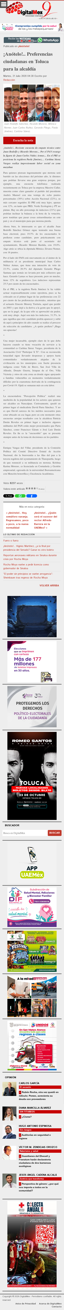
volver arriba (49, 585)
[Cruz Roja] (32, 1244)
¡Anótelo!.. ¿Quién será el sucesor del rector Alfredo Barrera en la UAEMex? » (45, 520)
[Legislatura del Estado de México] (32, 616)
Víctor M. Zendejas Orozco (38, 1147)
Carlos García (29, 1083)
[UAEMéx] (32, 862)
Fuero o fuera (10, 540)
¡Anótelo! (24, 46)
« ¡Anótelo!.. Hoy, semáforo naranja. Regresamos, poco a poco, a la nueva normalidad (17, 520)
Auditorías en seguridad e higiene (35, 1137)
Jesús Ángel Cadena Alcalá (38, 1175)
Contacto (57, 1306)
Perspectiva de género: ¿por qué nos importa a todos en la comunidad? (39, 1187)
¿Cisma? (26, 1116)
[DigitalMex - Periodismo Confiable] (32, 11)
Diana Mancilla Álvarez (35, 1108)
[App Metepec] (32, 27)
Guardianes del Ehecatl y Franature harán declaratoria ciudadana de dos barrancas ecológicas (35, 1161)
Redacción (9, 80)
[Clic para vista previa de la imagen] (32, 103)
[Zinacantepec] (32, 951)
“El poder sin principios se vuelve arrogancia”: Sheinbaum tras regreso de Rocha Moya (28, 575)
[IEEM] (32, 661)
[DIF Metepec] (32, 906)
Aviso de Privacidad (25, 1303)
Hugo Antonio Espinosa (35, 1126)
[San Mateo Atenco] (32, 1045)
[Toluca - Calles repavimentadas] (32, 996)
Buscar (54, 833)
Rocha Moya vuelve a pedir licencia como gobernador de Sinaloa (26, 566)
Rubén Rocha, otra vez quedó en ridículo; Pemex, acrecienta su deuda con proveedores (39, 1095)
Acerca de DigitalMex (50, 1303)
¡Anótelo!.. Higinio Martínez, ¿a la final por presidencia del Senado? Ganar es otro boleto (28, 548)
